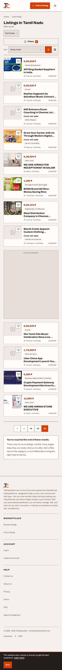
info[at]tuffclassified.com (39, 631)
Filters (36, 42)
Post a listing (9, 532)
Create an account (11, 558)
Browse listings (10, 525)
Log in (6, 550)
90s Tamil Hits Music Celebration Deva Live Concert (37, 337)
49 (38, 429)
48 (31, 429)
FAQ (6, 607)
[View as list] (48, 49)
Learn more (19, 658)
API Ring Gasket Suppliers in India (39, 71)
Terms (6, 599)
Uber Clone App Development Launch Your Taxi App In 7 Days (39, 361)
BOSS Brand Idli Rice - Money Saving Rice (37, 190)
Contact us (8, 576)
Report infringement (12, 615)
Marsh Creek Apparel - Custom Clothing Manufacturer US (37, 232)
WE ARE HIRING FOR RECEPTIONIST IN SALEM (39, 166)
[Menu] (55, 5)
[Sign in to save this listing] (18, 61)
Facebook (8, 636)
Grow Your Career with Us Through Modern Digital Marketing (39, 136)
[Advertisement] (31, 286)
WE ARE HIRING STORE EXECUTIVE (38, 408)
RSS (20, 636)
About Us (8, 584)
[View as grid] (55, 49)
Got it (8, 665)
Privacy (7, 592)
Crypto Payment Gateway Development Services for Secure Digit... (39, 385)
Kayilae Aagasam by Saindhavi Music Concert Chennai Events (39, 96)
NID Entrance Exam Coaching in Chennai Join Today (39, 112)
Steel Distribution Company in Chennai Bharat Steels (36, 216)
